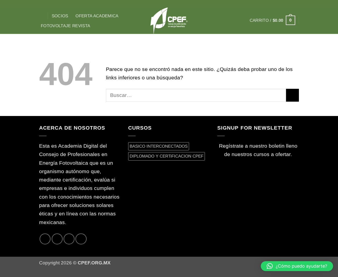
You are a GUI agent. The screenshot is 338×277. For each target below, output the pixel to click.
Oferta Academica (97, 15)
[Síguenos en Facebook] (270, 3)
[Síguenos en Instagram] (277, 3)
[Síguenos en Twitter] (289, 3)
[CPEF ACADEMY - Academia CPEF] (169, 20)
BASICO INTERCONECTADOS (159, 146)
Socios (60, 15)
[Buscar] (41, 16)
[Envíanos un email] (296, 3)
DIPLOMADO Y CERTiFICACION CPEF (166, 156)
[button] (272, 20)
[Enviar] (292, 95)
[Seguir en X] (283, 3)
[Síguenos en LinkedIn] (80, 238)
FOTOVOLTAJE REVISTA (65, 25)
